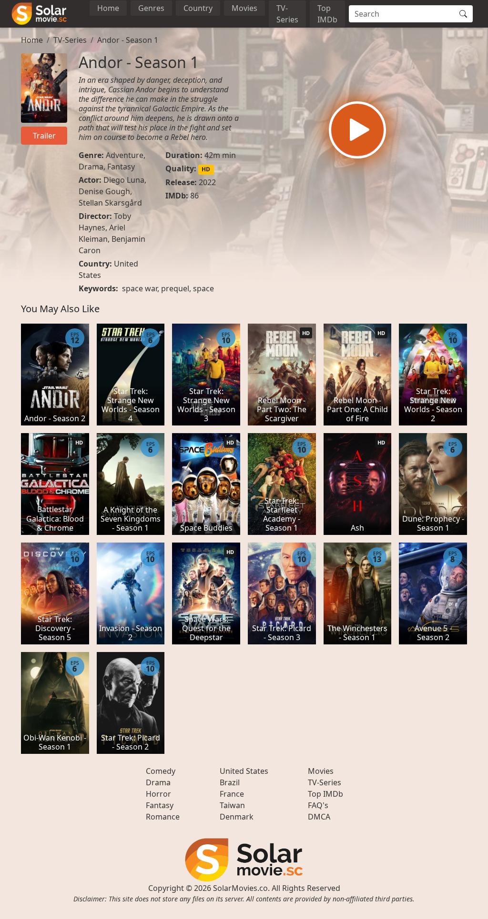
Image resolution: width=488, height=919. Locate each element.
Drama (91, 166)
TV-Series (287, 14)
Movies (244, 8)
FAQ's (318, 805)
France (232, 794)
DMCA (319, 816)
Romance (163, 816)
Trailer (44, 135)
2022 (207, 182)
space (203, 288)
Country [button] (198, 8)
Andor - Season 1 (127, 40)
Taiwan (232, 805)
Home (108, 8)
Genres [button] (151, 8)
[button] (357, 129)
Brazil (230, 782)
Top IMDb (327, 14)
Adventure (124, 155)
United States (244, 771)
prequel (175, 288)
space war (139, 288)
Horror (158, 794)
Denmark (237, 816)
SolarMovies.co (240, 888)
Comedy (160, 771)
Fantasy (121, 166)
